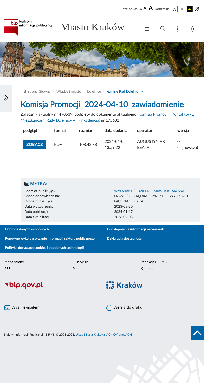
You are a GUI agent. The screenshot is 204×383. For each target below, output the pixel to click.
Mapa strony (14, 262)
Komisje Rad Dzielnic (122, 91)
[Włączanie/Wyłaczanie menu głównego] (147, 29)
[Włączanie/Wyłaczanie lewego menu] (6, 98)
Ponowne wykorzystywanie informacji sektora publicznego (50, 238)
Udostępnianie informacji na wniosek (135, 229)
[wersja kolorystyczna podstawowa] (174, 9)
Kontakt (147, 269)
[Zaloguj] (193, 30)
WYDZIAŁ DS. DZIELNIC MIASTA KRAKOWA (149, 191)
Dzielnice (94, 91)
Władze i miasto (68, 91)
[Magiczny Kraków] (153, 288)
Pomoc (78, 269)
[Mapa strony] (179, 30)
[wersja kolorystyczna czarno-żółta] (189, 9)
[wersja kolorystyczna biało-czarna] (182, 9)
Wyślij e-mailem (24, 307)
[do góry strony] (197, 333)
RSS (7, 269)
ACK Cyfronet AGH (119, 334)
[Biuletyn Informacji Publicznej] (51, 287)
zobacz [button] (36, 144)
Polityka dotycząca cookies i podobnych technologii (44, 248)
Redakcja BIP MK (154, 262)
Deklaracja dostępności (125, 238)
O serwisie (80, 262)
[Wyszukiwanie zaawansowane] (162, 28)
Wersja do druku (127, 307)
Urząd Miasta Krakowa (90, 334)
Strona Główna (39, 91)
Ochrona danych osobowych (27, 229)
